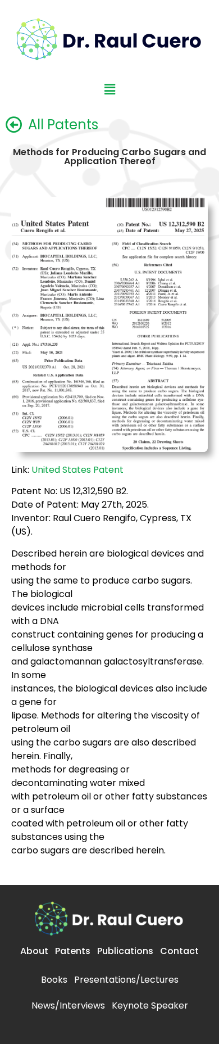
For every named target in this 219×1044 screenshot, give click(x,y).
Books (54, 979)
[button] (109, 89)
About (34, 951)
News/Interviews (68, 1005)
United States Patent (77, 469)
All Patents (63, 124)
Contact (179, 951)
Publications (125, 951)
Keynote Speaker (150, 1005)
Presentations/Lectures (126, 979)
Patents (72, 951)
